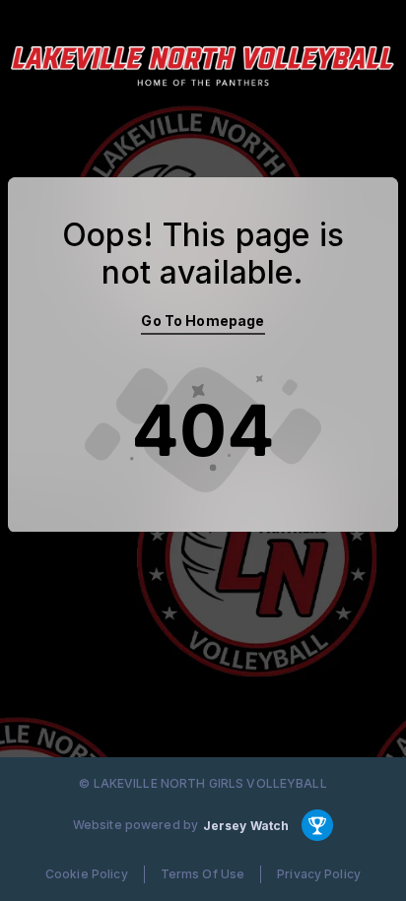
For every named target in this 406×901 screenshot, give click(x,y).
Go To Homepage (202, 320)
